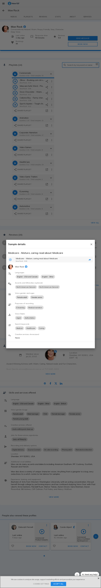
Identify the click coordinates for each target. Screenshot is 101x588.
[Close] (98, 578)
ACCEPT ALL (58, 584)
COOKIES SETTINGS (41, 584)
